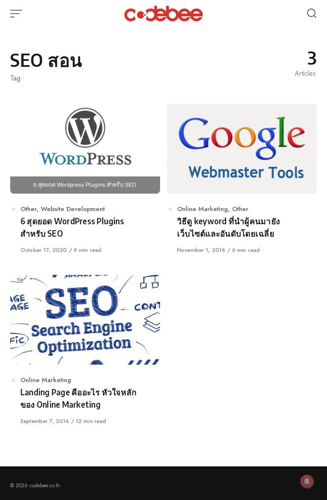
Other (28, 209)
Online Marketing (202, 209)
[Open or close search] (311, 13)
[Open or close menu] (17, 13)
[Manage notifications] (307, 481)
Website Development (73, 209)
